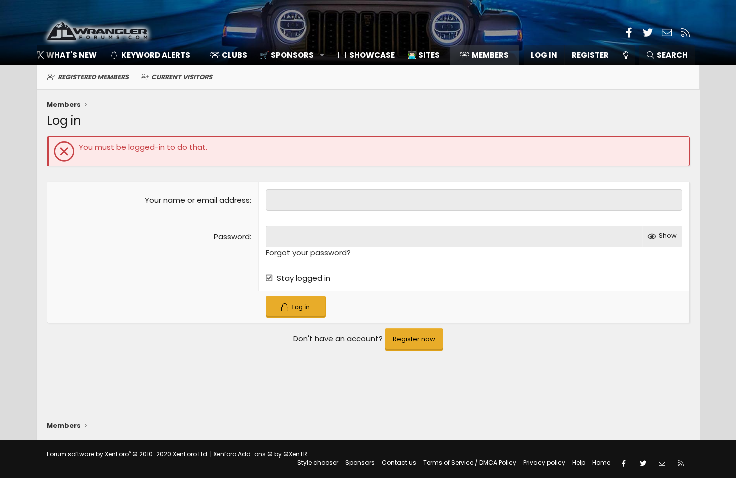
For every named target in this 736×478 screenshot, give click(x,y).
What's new (71, 55)
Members (490, 55)
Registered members (93, 77)
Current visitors (181, 77)
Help (578, 462)
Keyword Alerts (155, 55)
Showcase (372, 55)
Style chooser (317, 462)
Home (601, 462)
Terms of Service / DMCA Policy (469, 462)
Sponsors (360, 462)
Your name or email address (197, 200)
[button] (288, 55)
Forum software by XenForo (128, 454)
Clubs (234, 55)
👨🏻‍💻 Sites (423, 55)
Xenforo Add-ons (260, 454)
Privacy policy (544, 462)
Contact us (399, 462)
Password (232, 237)
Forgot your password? (308, 253)
